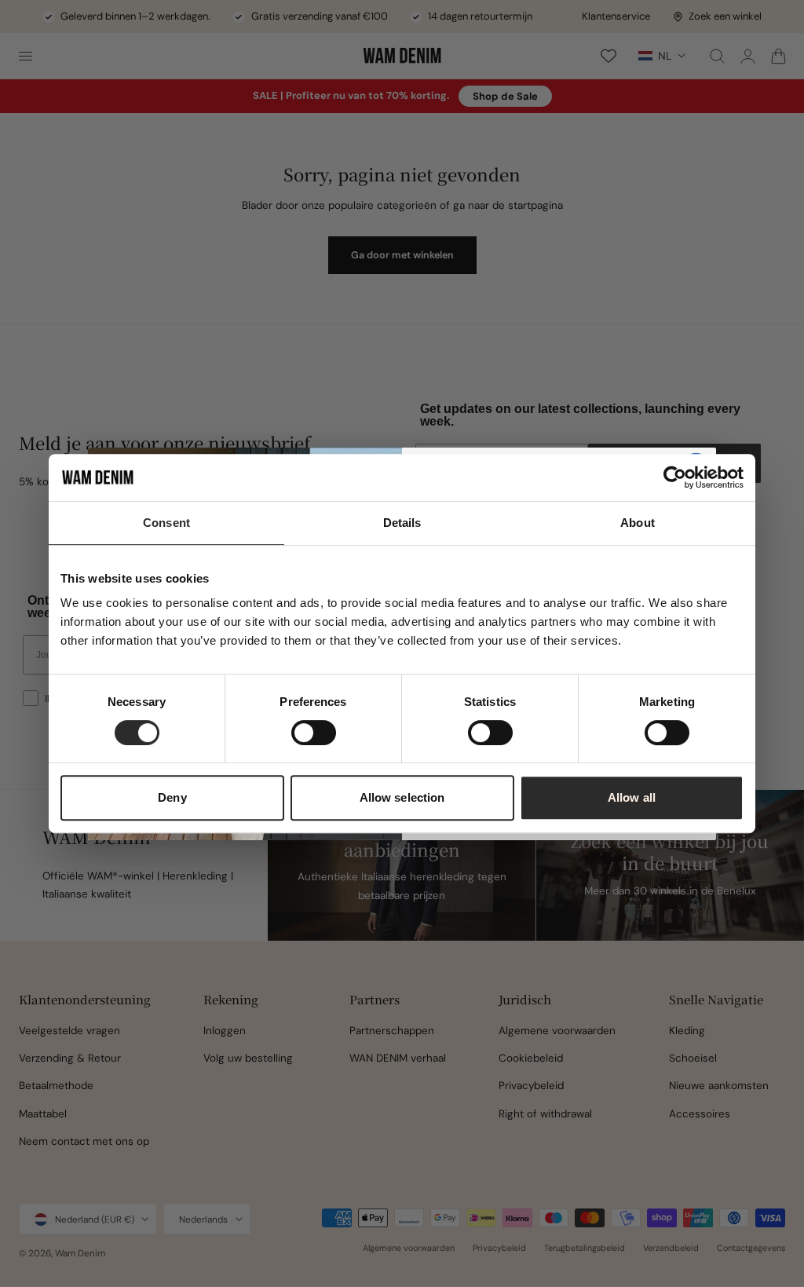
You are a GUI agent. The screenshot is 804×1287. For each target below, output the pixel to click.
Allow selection (402, 797)
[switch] (313, 732)
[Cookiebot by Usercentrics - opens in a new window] (675, 477)
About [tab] (637, 522)
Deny (172, 797)
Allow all (632, 797)
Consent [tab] (166, 522)
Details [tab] (402, 522)
